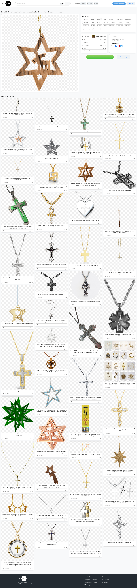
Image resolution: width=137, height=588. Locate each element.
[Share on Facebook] (116, 46)
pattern (90, 3)
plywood (113, 22)
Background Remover (119, 3)
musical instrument (109, 25)
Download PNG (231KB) (100, 57)
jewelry (86, 19)
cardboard (120, 25)
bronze (127, 22)
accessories (128, 19)
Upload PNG (131, 3)
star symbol (119, 19)
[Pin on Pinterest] (119, 46)
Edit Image (124, 57)
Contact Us (105, 585)
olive (104, 19)
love (97, 3)
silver (93, 25)
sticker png (87, 29)
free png (128, 25)
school (83, 3)
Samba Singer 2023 (101, 36)
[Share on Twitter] (121, 46)
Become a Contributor (90, 582)
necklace (111, 19)
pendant (93, 22)
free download (96, 29)
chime (100, 25)
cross (92, 19)
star (100, 22)
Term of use (105, 582)
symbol (106, 22)
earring (120, 22)
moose (86, 22)
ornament (86, 25)
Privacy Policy (105, 580)
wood (98, 19)
